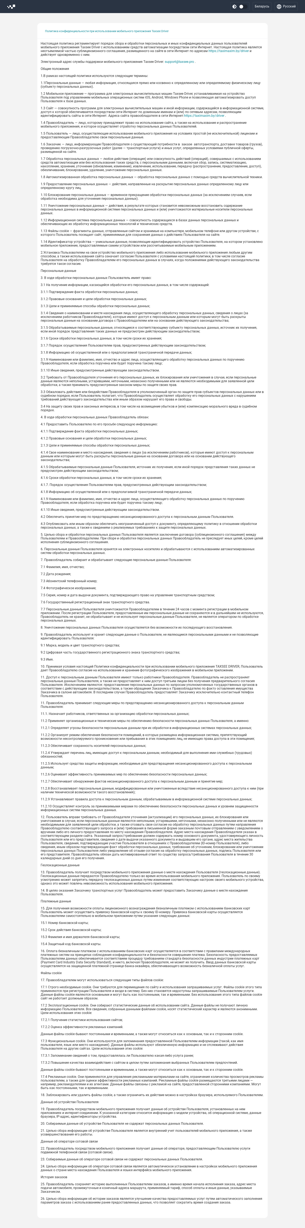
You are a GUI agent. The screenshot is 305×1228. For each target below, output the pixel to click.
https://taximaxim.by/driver (229, 51)
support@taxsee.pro (179, 62)
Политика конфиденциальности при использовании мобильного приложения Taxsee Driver (107, 31)
